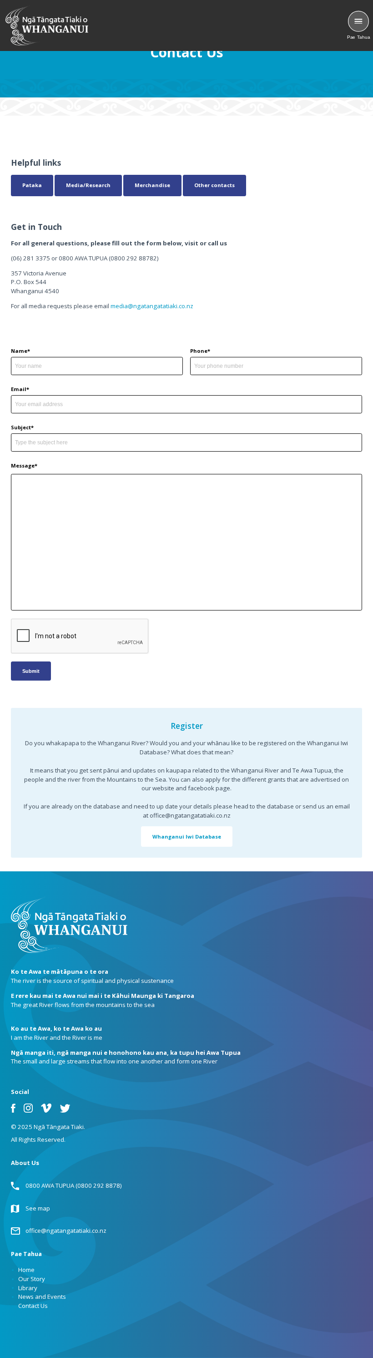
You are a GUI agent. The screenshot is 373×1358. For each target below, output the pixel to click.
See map (37, 1208)
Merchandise (152, 185)
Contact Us (33, 1306)
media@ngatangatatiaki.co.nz (152, 306)
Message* (24, 465)
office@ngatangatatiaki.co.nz (65, 1230)
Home (26, 1270)
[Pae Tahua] (358, 21)
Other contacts (214, 185)
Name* (20, 350)
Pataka (32, 185)
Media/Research (88, 185)
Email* (20, 389)
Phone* (200, 350)
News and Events (42, 1296)
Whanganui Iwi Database (186, 836)
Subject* (22, 427)
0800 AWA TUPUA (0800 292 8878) (73, 1185)
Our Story (31, 1279)
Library (27, 1288)
